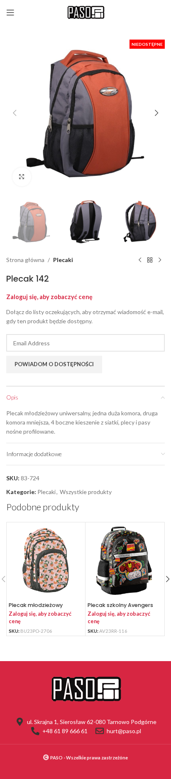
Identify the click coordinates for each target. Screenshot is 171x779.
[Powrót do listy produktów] (150, 260)
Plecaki (63, 259)
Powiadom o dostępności (54, 364)
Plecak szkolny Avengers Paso (120, 608)
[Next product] (160, 260)
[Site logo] (85, 11)
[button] (14, 113)
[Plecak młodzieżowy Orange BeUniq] (46, 561)
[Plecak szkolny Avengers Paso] (125, 561)
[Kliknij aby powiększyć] (21, 176)
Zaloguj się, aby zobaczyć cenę (49, 296)
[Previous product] (140, 260)
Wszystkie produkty (86, 491)
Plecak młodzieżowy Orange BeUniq (36, 608)
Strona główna (25, 259)
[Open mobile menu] (10, 12)
